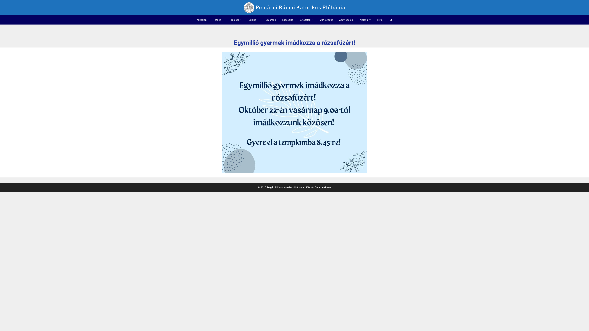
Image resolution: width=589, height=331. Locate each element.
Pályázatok (304, 19)
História (217, 19)
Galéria (252, 19)
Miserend (271, 19)
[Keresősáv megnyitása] (390, 20)
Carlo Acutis (326, 19)
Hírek (380, 19)
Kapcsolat (287, 19)
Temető (235, 19)
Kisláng (364, 19)
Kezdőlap (202, 19)
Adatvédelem (346, 19)
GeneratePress (323, 187)
